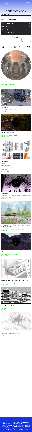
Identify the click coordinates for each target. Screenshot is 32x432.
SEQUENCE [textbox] (6, 29)
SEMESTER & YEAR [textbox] (8, 33)
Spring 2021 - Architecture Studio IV (10, 254)
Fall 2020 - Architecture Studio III (10, 308)
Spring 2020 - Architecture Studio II (10, 333)
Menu (29, 2)
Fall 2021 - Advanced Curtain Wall (10, 164)
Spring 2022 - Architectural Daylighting (11, 84)
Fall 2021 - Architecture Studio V (9, 135)
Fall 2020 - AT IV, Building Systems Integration (13, 283)
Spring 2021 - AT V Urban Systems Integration (13, 229)
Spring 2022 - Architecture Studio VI (10, 110)
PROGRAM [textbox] (5, 26)
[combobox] (16, 24)
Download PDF (5, 172)
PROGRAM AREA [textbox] (7, 23)
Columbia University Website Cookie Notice (14, 429)
